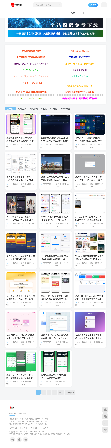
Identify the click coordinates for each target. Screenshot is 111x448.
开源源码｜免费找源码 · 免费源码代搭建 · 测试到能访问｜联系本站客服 (55, 33)
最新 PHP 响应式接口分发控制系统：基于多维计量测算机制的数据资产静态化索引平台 (89, 298)
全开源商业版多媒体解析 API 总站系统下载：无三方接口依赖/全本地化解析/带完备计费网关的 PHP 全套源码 (20, 300)
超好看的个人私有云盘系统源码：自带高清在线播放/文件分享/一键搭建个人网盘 (88, 180)
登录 (73, 12)
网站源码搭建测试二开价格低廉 (79, 91)
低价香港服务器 (80, 69)
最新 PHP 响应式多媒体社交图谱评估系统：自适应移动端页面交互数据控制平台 (55, 298)
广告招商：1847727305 (79, 57)
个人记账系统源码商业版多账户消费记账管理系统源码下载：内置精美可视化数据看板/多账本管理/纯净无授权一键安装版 (55, 260)
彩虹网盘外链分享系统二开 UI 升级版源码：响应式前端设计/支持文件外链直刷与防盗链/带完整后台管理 (55, 142)
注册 (81, 12)
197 (60, 392)
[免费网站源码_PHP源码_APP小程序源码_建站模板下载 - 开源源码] (17, 4)
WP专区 (53, 108)
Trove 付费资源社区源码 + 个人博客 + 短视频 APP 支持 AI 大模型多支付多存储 (89, 259)
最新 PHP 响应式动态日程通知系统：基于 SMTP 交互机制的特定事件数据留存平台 (20, 338)
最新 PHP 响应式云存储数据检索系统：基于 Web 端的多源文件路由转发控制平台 (55, 338)
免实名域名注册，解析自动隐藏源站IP (31, 76)
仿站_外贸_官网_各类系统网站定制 (31, 91)
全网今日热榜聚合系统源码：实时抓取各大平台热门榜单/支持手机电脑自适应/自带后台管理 (20, 180)
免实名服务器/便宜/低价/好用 (80, 85)
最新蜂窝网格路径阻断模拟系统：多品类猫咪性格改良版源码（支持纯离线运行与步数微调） (89, 338)
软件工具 (22, 108)
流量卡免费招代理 (80, 76)
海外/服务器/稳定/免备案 (31, 98)
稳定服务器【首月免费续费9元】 (31, 57)
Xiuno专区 (65, 108)
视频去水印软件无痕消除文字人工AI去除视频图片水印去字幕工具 (55, 180)
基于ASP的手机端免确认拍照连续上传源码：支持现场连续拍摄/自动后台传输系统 (89, 219)
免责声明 (23, 427)
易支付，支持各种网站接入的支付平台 (31, 63)
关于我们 (34, 427)
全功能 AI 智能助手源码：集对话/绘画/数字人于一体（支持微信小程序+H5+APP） (54, 219)
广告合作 (45, 427)
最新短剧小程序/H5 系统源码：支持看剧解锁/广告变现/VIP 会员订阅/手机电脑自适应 (21, 140)
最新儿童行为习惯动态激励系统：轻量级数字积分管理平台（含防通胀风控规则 (19, 377)
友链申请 (13, 427)
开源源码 (26, 432)
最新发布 (11, 108)
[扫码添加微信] (105, 416)
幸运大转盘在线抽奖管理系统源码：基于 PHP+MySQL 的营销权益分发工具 (20, 259)
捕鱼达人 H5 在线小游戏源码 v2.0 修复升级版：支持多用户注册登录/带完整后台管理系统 (89, 140)
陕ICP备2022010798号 (38, 432)
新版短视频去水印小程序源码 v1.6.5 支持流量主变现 (54, 376)
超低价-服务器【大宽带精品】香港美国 (79, 98)
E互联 (44, 108)
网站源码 (34, 108)
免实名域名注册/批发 (31, 50)
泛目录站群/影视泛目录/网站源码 (79, 63)
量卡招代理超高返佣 (31, 69)
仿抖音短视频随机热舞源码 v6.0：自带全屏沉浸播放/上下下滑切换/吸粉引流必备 (20, 219)
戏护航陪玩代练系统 (80, 50)
